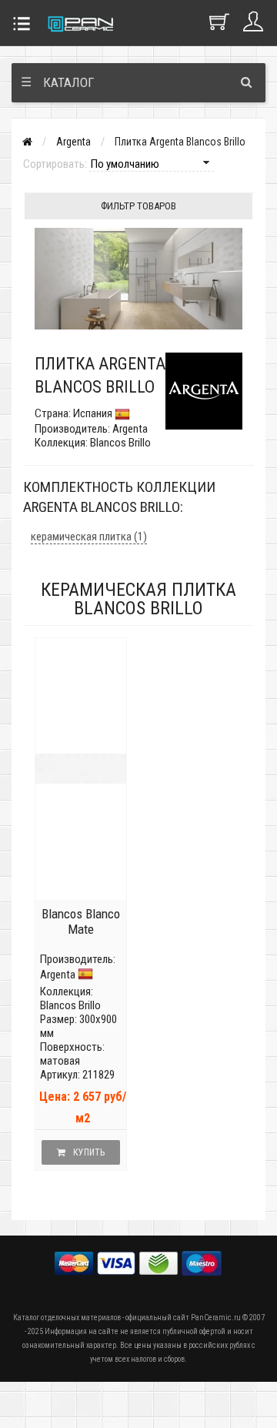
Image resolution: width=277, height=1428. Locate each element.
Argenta (73, 141)
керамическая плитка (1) (89, 536)
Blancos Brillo (70, 1005)
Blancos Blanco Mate (81, 921)
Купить (89, 1152)
